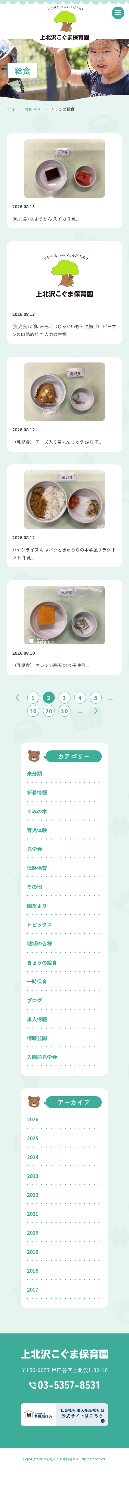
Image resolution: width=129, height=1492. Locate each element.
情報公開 (37, 1038)
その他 (34, 886)
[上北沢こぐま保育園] (65, 24)
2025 (32, 1138)
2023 (32, 1176)
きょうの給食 (42, 962)
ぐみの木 (37, 811)
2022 (32, 1194)
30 (64, 711)
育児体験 (37, 830)
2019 (32, 1251)
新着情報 (37, 792)
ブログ (34, 1000)
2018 (32, 1270)
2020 (32, 1232)
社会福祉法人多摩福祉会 (57, 1458)
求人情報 (37, 1019)
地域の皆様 (39, 943)
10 (33, 711)
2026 (32, 1119)
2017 (32, 1289)
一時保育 (37, 981)
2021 (32, 1213)
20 (49, 711)
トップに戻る (115, 1480)
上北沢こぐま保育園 (64, 1354)
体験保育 (37, 868)
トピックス (39, 924)
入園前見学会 (42, 1057)
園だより (37, 905)
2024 (32, 1157)
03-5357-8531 (64, 1385)
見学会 (34, 849)
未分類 (34, 773)
